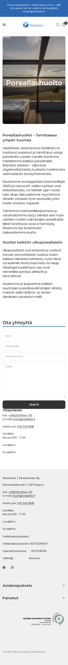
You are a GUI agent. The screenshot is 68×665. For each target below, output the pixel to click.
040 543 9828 (25, 426)
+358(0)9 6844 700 (20, 415)
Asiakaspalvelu (17, 585)
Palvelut (10, 598)
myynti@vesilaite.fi (34, 11)
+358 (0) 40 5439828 (44, 8)
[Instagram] (15, 567)
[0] (63, 25)
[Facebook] (6, 567)
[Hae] (58, 25)
